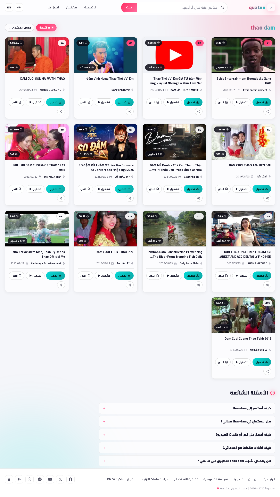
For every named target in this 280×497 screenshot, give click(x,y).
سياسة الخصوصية (215, 479)
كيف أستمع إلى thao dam (252, 408)
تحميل (260, 102)
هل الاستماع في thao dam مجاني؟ (246, 421)
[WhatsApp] (29, 479)
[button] (243, 78)
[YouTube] (50, 479)
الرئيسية (90, 7)
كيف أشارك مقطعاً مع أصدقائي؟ (246, 448)
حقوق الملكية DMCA (121, 479)
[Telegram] (40, 479)
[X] (60, 479)
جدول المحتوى (21, 27)
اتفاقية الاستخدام (186, 479)
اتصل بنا (53, 7)
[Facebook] (70, 479)
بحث (129, 7)
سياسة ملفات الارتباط (154, 479)
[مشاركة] (267, 111)
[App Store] (9, 479)
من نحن (71, 7)
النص (221, 102)
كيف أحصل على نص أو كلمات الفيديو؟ (243, 434)
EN (9, 7)
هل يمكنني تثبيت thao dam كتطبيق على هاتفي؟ (234, 461)
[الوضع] (19, 7)
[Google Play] (19, 479)
